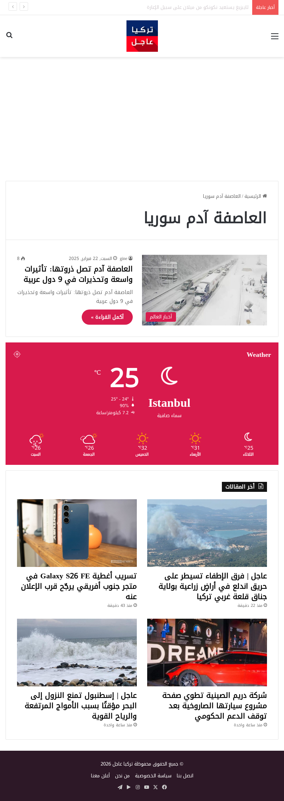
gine (123, 258)
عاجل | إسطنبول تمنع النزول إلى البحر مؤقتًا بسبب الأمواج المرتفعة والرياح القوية (81, 705)
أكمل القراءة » (107, 317)
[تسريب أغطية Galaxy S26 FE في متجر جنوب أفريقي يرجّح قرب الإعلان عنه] (77, 533)
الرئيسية (253, 196)
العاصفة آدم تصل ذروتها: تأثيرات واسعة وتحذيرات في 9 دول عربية (78, 274)
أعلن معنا (100, 775)
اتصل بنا (185, 775)
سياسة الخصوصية (153, 775)
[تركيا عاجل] (142, 36)
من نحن (122, 775)
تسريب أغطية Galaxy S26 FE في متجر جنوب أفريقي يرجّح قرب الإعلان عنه (79, 586)
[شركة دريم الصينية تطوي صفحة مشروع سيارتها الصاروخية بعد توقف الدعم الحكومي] (207, 652)
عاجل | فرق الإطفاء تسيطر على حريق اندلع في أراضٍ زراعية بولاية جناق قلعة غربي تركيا (213, 586)
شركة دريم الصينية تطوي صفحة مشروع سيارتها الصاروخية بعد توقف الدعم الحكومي (214, 705)
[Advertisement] (142, 116)
